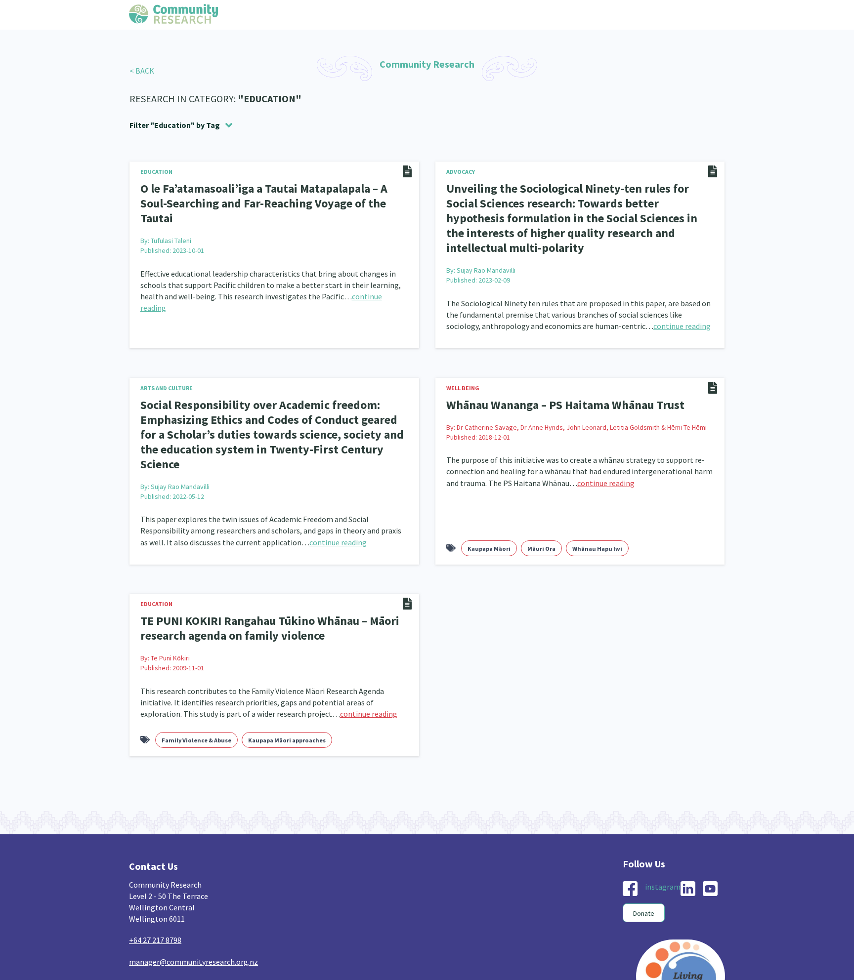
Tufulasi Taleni (171, 222)
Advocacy (460, 171)
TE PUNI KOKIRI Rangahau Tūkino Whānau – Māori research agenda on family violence (258, 585)
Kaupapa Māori (489, 507)
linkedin (688, 844)
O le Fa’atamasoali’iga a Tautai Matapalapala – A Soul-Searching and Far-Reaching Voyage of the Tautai (268, 194)
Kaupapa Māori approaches (287, 695)
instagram (663, 842)
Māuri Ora (541, 507)
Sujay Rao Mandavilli (486, 249)
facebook (630, 844)
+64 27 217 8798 (155, 895)
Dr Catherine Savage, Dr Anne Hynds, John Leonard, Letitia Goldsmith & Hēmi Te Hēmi (582, 404)
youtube (710, 844)
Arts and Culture (166, 367)
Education (156, 171)
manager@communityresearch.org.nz (193, 917)
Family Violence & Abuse (196, 695)
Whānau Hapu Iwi (597, 507)
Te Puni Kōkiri (170, 613)
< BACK (141, 71)
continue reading (682, 305)
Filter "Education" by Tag (174, 125)
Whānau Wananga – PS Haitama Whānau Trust (555, 383)
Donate (643, 868)
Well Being (462, 367)
